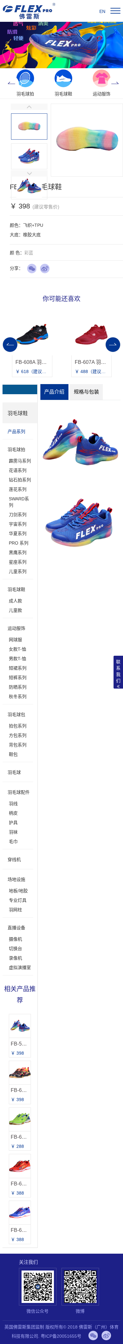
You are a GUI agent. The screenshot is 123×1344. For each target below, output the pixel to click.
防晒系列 (17, 687)
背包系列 (17, 744)
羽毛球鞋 (16, 589)
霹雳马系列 (20, 460)
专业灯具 (17, 900)
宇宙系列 (17, 524)
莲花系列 (17, 489)
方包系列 (17, 735)
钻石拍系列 (20, 479)
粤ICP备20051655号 (61, 1336)
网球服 (15, 639)
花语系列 (17, 470)
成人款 (15, 600)
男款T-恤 (17, 658)
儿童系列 (17, 571)
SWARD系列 (19, 502)
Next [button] (115, 83)
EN (102, 11)
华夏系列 (17, 533)
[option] (25, 83)
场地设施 (16, 879)
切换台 (15, 948)
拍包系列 (17, 725)
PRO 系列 (18, 542)
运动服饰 (16, 628)
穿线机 (14, 859)
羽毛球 (14, 772)
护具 (13, 822)
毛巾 (13, 841)
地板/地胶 (18, 890)
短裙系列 (17, 668)
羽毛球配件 (19, 792)
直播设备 (16, 927)
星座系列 (17, 561)
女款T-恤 (17, 649)
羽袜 (13, 832)
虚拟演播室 (20, 967)
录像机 (15, 958)
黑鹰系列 (17, 552)
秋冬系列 (17, 696)
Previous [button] (11, 83)
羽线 (13, 803)
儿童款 (15, 610)
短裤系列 (17, 677)
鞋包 (13, 754)
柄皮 (13, 813)
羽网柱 (15, 909)
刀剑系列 (17, 514)
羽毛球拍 (16, 449)
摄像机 (15, 939)
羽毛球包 (16, 714)
